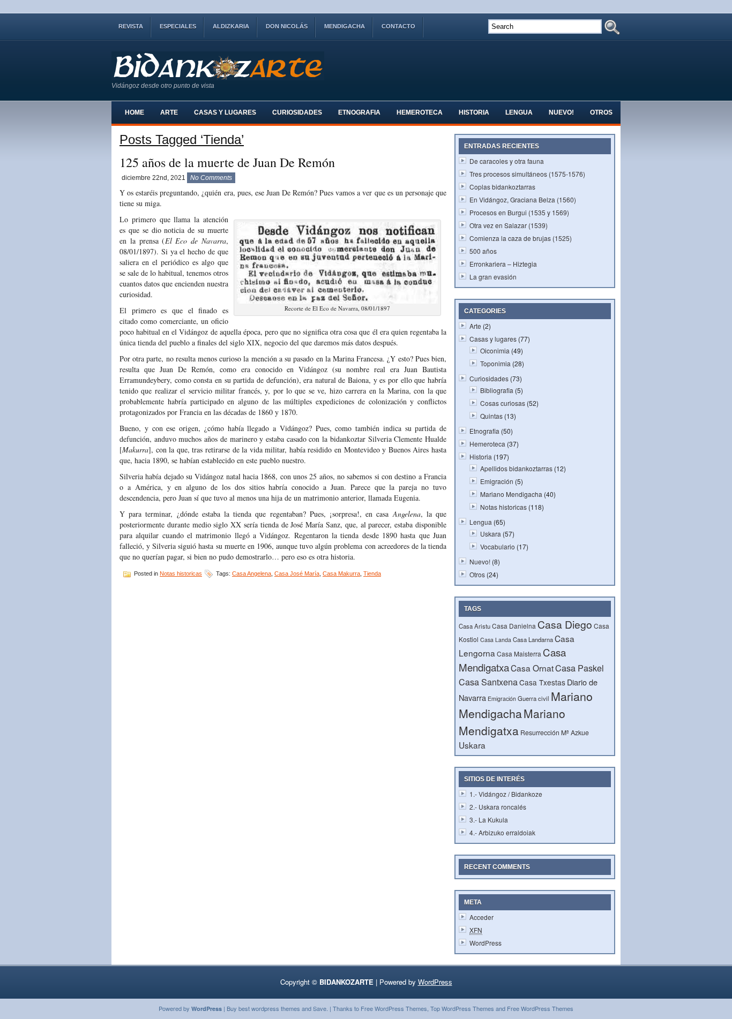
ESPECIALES (178, 26)
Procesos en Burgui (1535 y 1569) (519, 212)
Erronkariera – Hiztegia (503, 263)
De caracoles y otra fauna (506, 160)
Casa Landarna (533, 639)
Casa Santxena (488, 681)
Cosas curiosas (502, 402)
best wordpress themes (269, 1008)
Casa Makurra (341, 573)
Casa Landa (495, 640)
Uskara (490, 533)
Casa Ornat (532, 668)
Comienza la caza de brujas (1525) (520, 238)
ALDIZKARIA (231, 26)
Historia (474, 112)
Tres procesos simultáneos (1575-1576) (527, 173)
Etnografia (359, 112)
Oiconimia (495, 350)
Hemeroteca (420, 112)
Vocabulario (497, 546)
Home (134, 112)
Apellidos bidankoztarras (516, 468)
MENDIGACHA (344, 26)
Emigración (496, 481)
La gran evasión (493, 276)
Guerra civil (533, 698)
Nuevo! (561, 112)
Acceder (481, 917)
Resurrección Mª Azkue (554, 732)
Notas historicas (181, 573)
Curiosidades (297, 112)
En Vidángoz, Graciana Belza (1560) (522, 199)
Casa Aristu (474, 626)
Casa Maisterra (519, 653)
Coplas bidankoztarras (502, 186)
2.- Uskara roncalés (497, 806)
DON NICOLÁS (287, 26)
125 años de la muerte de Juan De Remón (227, 162)
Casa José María (296, 573)
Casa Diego (564, 624)
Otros (601, 112)
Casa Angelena (251, 573)
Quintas (491, 415)
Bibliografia (496, 390)
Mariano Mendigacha (511, 494)
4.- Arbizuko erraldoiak (502, 832)
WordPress (485, 942)
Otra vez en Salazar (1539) (508, 225)
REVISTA (130, 26)
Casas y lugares (225, 112)
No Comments (211, 178)
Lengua (519, 112)
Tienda (372, 573)
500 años (483, 250)
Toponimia (495, 363)
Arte (169, 112)
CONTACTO (398, 26)
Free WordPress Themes (394, 1008)
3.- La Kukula (488, 819)
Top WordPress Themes (462, 1008)
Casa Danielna (514, 625)
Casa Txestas (542, 682)
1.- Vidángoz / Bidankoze (505, 793)
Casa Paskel (579, 667)
